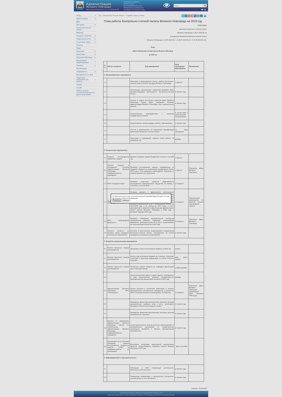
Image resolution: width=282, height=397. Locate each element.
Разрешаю (116, 200)
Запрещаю (125, 200)
